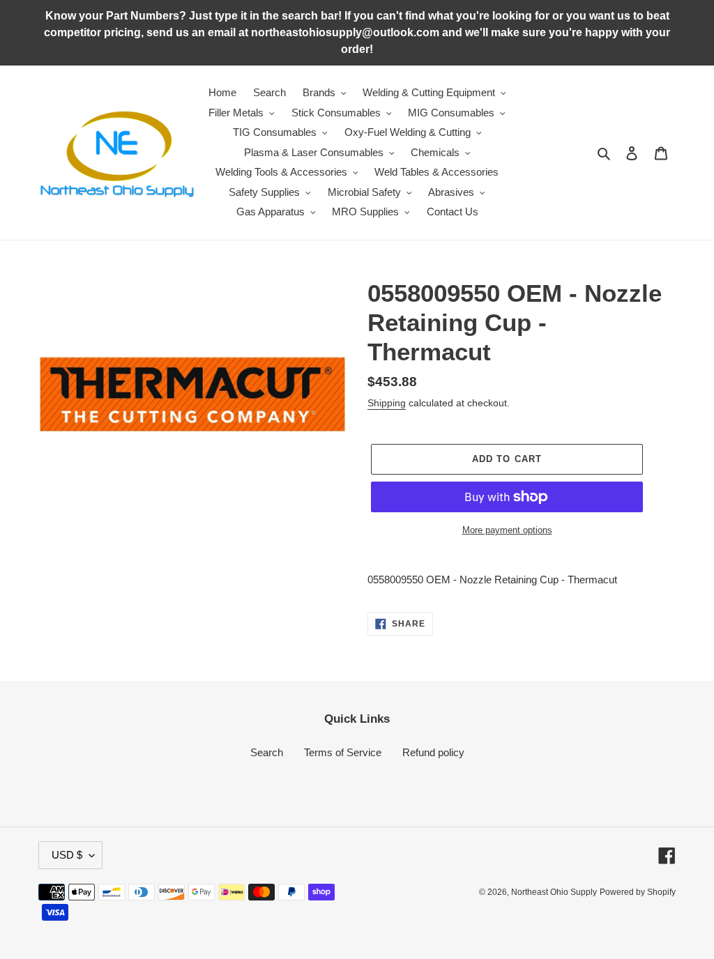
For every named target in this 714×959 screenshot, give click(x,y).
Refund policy (433, 752)
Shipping (386, 402)
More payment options (507, 530)
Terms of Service (342, 752)
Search (266, 752)
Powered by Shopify (638, 892)
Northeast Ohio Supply (554, 892)
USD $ (67, 855)
